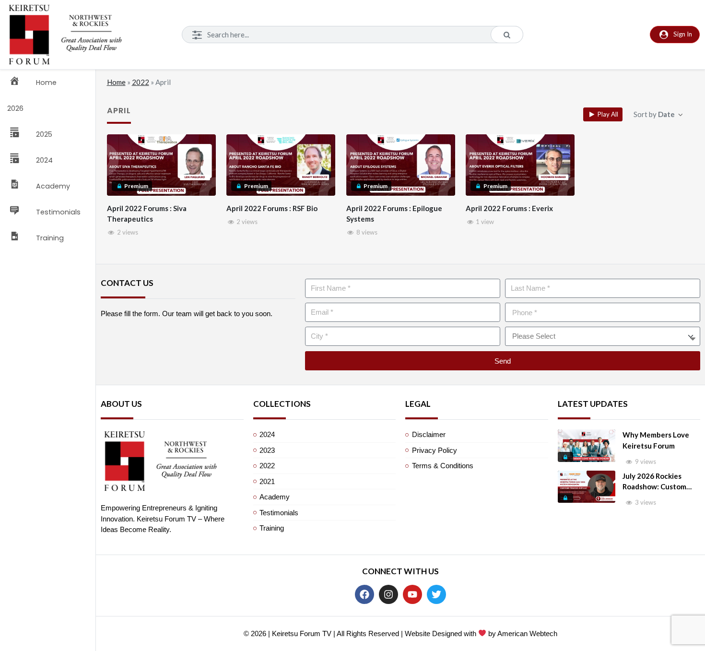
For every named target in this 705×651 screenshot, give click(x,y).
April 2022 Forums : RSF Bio (271, 208)
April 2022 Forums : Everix (509, 208)
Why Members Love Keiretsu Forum (656, 440)
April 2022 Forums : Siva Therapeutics (147, 214)
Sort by (654, 114)
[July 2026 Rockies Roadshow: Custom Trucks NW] (586, 487)
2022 (140, 82)
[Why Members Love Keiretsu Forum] (586, 445)
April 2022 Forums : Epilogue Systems (394, 214)
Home (116, 82)
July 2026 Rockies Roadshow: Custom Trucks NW (654, 482)
